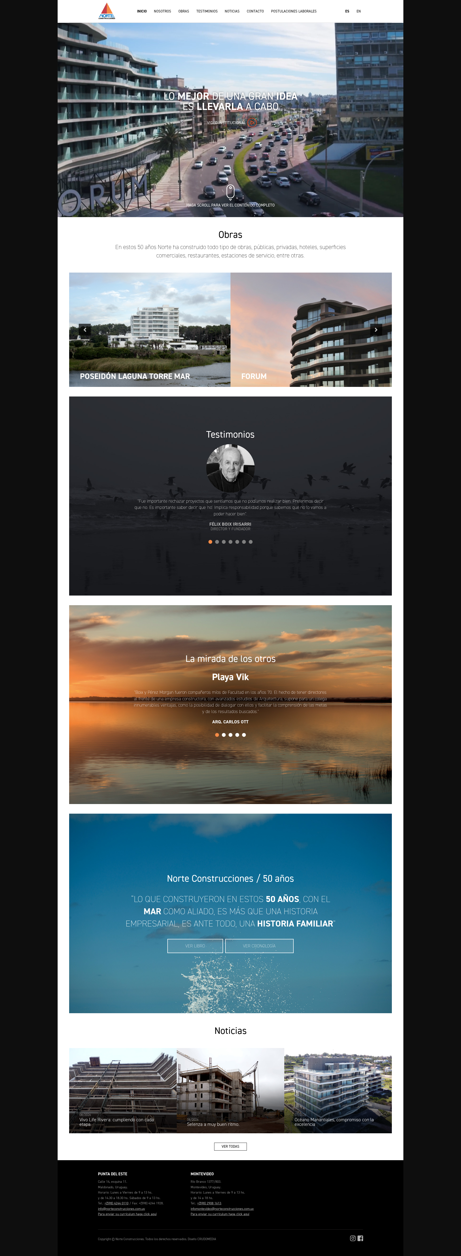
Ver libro (195, 946)
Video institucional (227, 122)
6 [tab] (244, 542)
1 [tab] (210, 542)
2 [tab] (217, 542)
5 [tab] (237, 542)
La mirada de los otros (230, 658)
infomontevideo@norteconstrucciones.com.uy (222, 1209)
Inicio (142, 11)
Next (376, 329)
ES (347, 11)
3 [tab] (224, 542)
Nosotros (162, 11)
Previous (85, 329)
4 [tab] (230, 542)
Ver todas (230, 1146)
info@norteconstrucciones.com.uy (121, 1209)
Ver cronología (259, 946)
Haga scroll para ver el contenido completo (230, 205)
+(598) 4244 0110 (116, 1203)
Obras (183, 11)
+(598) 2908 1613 (209, 1203)
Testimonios (207, 11)
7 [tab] (251, 542)
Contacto (255, 11)
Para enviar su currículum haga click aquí (127, 1214)
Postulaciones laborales (294, 11)
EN (359, 11)
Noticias (232, 11)
